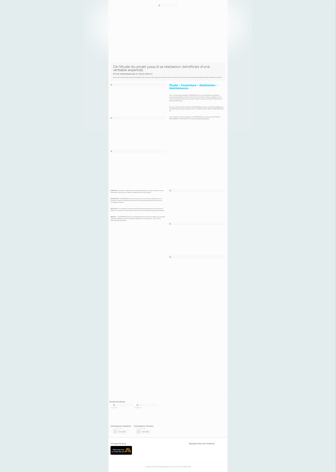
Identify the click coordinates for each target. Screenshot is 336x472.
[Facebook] (166, 469)
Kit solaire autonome (178, 318)
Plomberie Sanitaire (177, 348)
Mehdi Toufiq (187, 466)
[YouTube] (168, 469)
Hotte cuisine (117, 392)
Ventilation (145, 392)
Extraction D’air (204, 368)
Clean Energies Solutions (162, 466)
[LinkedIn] (170, 469)
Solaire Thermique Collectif (123, 318)
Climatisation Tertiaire (143, 426)
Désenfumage (175, 392)
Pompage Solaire (147, 318)
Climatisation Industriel (121, 426)
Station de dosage (119, 348)
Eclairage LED (204, 344)
